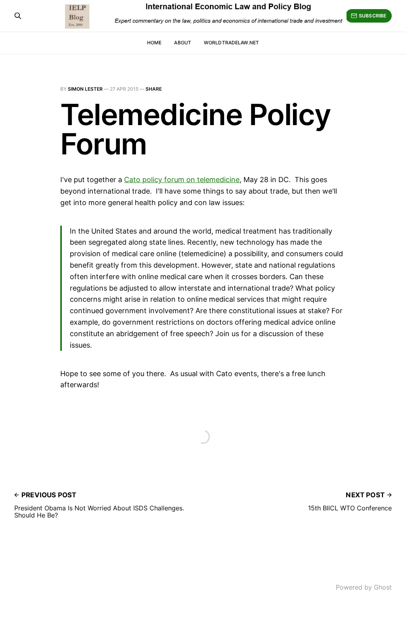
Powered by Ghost (364, 587)
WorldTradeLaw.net (231, 43)
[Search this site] (18, 16)
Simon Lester (85, 89)
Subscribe (372, 16)
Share (154, 89)
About (182, 43)
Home (154, 43)
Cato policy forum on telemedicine (181, 179)
